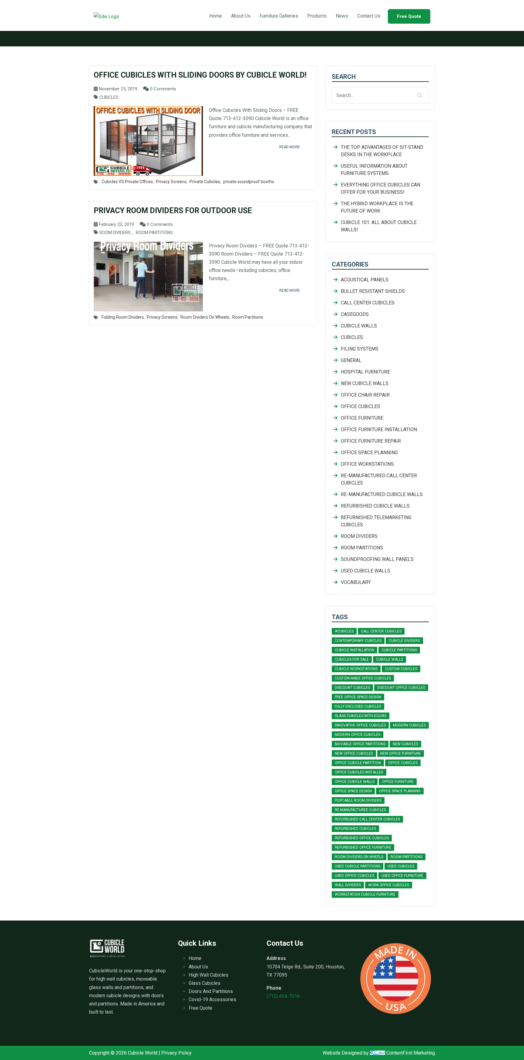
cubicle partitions (399, 650)
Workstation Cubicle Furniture (365, 894)
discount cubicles (352, 688)
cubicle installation (354, 650)
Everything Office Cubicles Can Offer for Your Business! (380, 188)
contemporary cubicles (358, 641)
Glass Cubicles (204, 983)
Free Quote (409, 16)
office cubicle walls (355, 782)
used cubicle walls (365, 571)
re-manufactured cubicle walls (382, 494)
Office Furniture (362, 418)
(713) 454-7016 (283, 996)
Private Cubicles (205, 181)
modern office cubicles (357, 735)
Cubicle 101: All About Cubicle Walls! (379, 226)
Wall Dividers (348, 885)
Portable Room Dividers (358, 800)
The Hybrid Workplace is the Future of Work (377, 207)
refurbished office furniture (363, 847)
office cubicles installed (359, 772)
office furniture (398, 782)
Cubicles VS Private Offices (127, 181)
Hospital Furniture (365, 372)
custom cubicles (401, 669)
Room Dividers (115, 233)
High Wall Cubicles (208, 975)
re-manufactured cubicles (360, 810)
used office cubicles (354, 876)
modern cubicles (409, 725)
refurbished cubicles (355, 829)
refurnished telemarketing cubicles (376, 521)
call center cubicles (368, 303)
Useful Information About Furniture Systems (374, 169)
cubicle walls (389, 659)
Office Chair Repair (365, 395)
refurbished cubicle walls (375, 506)
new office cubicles (354, 753)
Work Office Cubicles (388, 885)
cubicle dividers (404, 641)
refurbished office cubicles (362, 838)
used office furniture (402, 876)
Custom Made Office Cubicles (363, 678)
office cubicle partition (358, 763)
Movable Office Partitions (360, 744)
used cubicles (401, 866)
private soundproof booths (248, 181)
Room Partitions (154, 233)
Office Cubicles (360, 406)
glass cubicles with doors (360, 716)
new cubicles (405, 744)
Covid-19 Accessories (212, 999)
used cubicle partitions (357, 866)
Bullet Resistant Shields (373, 291)
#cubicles (344, 631)
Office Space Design (353, 791)
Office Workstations (367, 464)
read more (289, 147)
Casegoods (355, 314)
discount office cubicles (401, 688)
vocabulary (356, 582)
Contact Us (368, 16)
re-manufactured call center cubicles (379, 479)
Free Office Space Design (358, 697)
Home (215, 16)
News (342, 16)
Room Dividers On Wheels (204, 317)
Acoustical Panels (364, 280)
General (351, 360)
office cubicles (403, 763)
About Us (240, 16)
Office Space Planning (369, 452)
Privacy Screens (171, 181)
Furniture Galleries (279, 16)
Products (317, 16)
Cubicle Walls (359, 326)
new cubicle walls (364, 383)
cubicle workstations (356, 669)
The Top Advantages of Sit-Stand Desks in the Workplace (382, 150)
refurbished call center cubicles (367, 819)
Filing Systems (359, 349)
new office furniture (400, 753)
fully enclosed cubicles (358, 706)
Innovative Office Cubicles (360, 725)
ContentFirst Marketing (410, 1053)
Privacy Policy (176, 1053)
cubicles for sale (352, 659)
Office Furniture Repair (371, 441)
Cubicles (109, 97)
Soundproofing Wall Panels (377, 559)
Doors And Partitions (211, 991)
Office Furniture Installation (379, 429)
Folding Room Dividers (123, 317)
